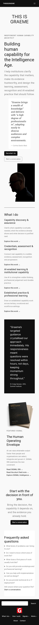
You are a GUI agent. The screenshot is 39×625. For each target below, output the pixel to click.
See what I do (11, 153)
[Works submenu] (36, 616)
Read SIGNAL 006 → (15, 469)
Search (33, 603)
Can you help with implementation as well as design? (19, 574)
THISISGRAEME (9, 3)
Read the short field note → (18, 472)
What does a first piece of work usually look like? (17, 560)
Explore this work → (12, 241)
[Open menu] (34, 3)
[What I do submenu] (9, 616)
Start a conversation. (12, 590)
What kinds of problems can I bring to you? (19, 547)
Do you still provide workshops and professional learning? (19, 567)
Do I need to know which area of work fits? (18, 554)
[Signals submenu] (28, 616)
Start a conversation (13, 159)
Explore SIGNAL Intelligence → (19, 475)
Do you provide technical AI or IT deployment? (18, 581)
